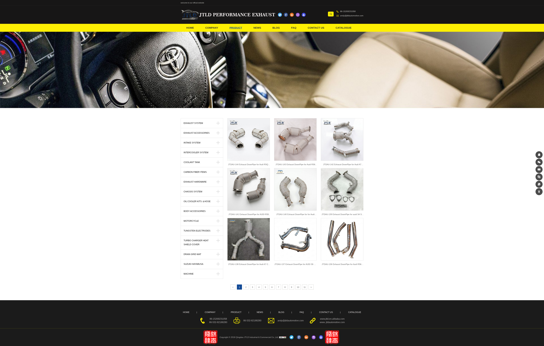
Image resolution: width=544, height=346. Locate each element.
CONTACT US (316, 27)
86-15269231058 (348, 11)
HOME (190, 27)
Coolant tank (192, 162)
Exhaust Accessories (197, 133)
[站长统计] (283, 337)
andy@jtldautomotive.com (351, 15)
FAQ (293, 27)
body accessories (195, 211)
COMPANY (211, 27)
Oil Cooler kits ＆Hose (197, 201)
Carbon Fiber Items (195, 172)
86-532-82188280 (218, 322)
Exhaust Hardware (195, 182)
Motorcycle (191, 221)
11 (305, 287)
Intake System (192, 142)
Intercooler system (196, 152)
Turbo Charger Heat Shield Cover (196, 242)
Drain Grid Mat (192, 254)
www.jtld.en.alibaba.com (332, 319)
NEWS (257, 27)
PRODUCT (236, 27)
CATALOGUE (343, 27)
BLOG (276, 27)
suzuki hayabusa (193, 264)
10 (298, 287)
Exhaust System (193, 123)
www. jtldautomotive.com (332, 322)
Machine (189, 274)
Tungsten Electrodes (197, 230)
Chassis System (193, 191)
